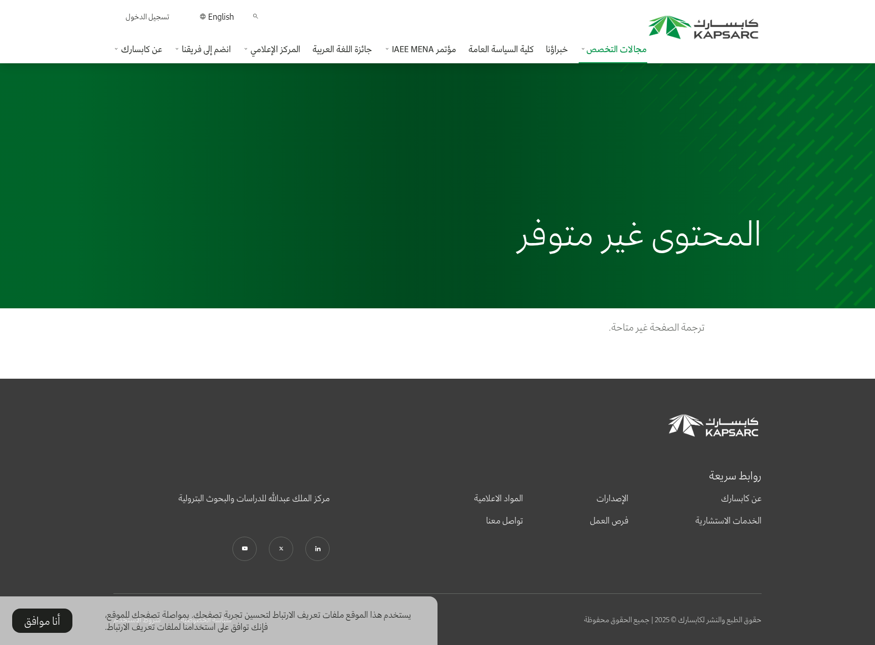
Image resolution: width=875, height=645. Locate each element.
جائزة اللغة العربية (342, 49)
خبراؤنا (557, 49)
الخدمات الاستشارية (728, 520)
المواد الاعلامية (498, 498)
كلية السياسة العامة (501, 49)
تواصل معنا (504, 520)
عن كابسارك (741, 498)
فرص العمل (609, 520)
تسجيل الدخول (147, 16)
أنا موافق (42, 620)
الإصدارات (612, 498)
